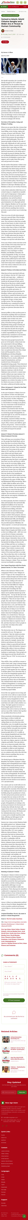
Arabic (3, 1179)
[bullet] (13, 978)
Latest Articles (5, 1151)
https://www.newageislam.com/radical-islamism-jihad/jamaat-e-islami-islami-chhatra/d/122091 (14, 924)
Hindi (2, 1177)
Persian (3, 1192)
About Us (3, 1137)
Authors (3, 1140)
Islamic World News (6, 1161)
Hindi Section (5, 1158)
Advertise (4, 1205)
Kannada (3, 1189)
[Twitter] (6, 1125)
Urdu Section (5, 1156)
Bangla (3, 1182)
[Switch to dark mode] (21, 2)
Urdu (2, 1174)
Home (3, 11)
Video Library (5, 1153)
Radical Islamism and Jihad (11, 11)
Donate (3, 1203)
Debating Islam (5, 1166)
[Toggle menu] (25, 2)
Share (6, 42)
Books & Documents (7, 1163)
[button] (13, 976)
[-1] (5, 978)
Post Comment (15, 1000)
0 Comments (6, 37)
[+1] (7, 978)
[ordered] (11, 978)
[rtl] (16, 976)
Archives (3, 1142)
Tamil (2, 1184)
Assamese (4, 1187)
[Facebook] (2, 1125)
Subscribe (22, 1092)
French (3, 1194)
